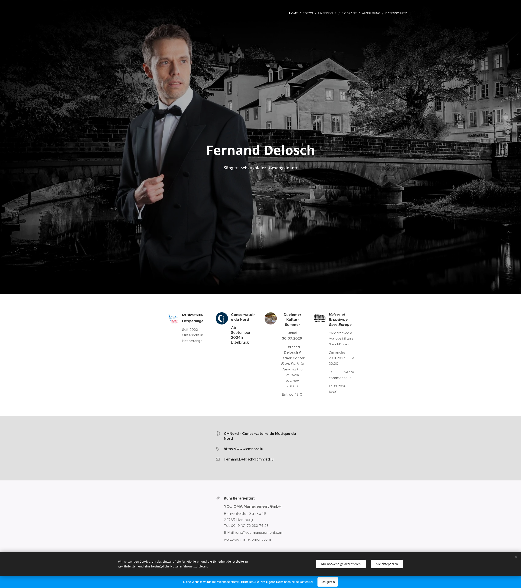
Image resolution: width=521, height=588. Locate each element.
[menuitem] (294, 13)
